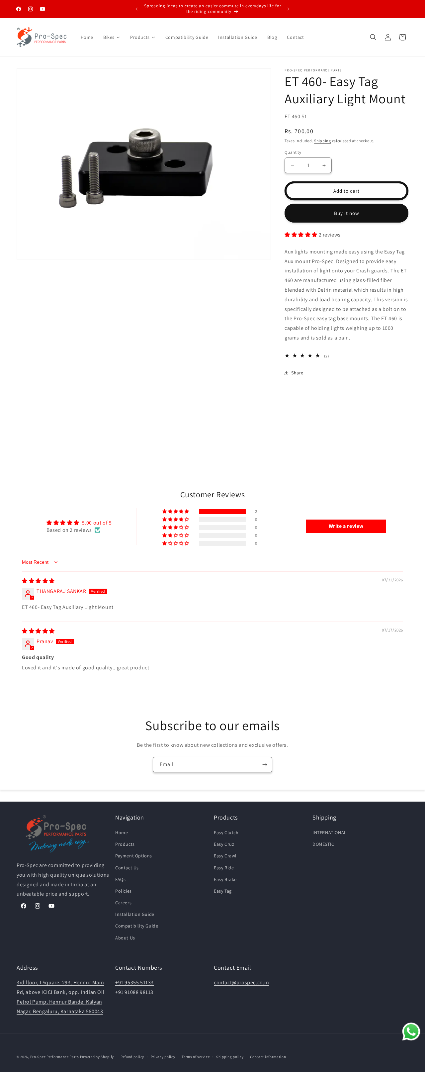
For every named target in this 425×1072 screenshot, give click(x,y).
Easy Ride (224, 868)
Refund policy (132, 1056)
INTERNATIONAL (329, 832)
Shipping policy (230, 1056)
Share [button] (297, 373)
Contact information (268, 1056)
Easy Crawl (225, 856)
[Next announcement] (288, 9)
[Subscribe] (264, 764)
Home (121, 832)
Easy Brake (225, 879)
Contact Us (127, 868)
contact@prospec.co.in (241, 982)
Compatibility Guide (136, 926)
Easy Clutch (226, 832)
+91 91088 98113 (134, 992)
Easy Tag (223, 891)
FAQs (120, 879)
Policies (123, 891)
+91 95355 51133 (134, 982)
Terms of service (196, 1056)
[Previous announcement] (136, 9)
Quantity (293, 152)
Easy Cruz (224, 844)
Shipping (322, 140)
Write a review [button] (346, 526)
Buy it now (346, 213)
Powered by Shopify (97, 1056)
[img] (38, 580)
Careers (123, 903)
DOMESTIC (323, 844)
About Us (125, 938)
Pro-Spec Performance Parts (54, 1056)
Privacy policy (163, 1056)
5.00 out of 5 (97, 522)
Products (125, 844)
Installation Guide (134, 914)
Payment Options (133, 856)
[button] (373, 37)
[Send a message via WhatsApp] (411, 1031)
